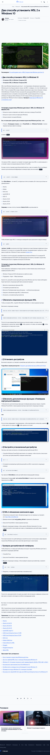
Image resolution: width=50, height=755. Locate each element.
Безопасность (31, 744)
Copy (46, 129)
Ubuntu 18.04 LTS (7, 625)
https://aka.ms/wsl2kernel (11, 517)
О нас (48, 744)
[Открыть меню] (2, 2)
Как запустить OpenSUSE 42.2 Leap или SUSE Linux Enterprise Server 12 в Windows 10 (25, 672)
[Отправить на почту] (28, 698)
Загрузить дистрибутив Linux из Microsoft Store (33, 365)
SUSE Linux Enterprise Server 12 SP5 (12, 633)
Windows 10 (2, 744)
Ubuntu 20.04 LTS (7, 628)
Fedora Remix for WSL (8, 643)
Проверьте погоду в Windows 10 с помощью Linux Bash (17, 669)
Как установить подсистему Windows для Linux (15, 657)
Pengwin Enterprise (8, 647)
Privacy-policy (3, 747)
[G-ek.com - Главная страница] (22, 1)
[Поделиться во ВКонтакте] (18, 698)
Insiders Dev (29, 252)
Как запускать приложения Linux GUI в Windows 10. (16, 664)
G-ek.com (40, 751)
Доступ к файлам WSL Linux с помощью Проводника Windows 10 (20, 659)
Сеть (22, 744)
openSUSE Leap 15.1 (8, 630)
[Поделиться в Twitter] (21, 698)
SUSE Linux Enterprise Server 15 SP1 (12, 635)
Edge (26, 744)
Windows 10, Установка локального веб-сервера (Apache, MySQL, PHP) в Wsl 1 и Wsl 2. (25, 662)
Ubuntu (5, 621)
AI (19, 744)
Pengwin (5, 645)
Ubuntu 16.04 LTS (7, 623)
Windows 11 (8, 744)
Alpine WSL (6, 650)
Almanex (7, 18)
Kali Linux (5, 638)
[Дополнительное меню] (47, 2)
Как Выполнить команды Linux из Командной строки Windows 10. (20, 667)
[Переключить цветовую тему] (44, 2)
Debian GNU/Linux (7, 640)
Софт (44, 744)
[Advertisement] (25, 32)
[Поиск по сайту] (41, 2)
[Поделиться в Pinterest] (25, 698)
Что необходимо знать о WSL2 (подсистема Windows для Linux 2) (26, 72)
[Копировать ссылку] (31, 698)
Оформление (38, 744)
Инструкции (15, 744)
